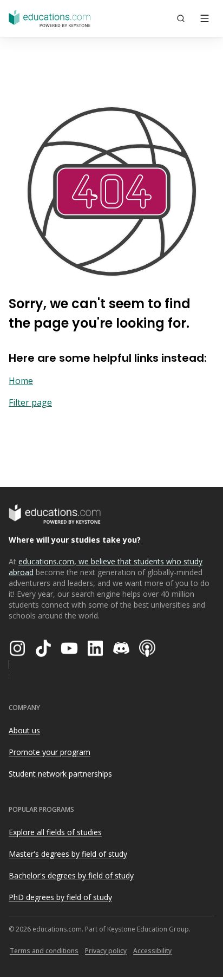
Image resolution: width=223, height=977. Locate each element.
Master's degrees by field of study (68, 854)
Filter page (30, 402)
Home (21, 381)
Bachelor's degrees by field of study (71, 875)
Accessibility (152, 950)
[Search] (181, 18)
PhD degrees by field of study (60, 897)
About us (24, 730)
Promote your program (49, 752)
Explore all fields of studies (55, 832)
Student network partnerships (60, 773)
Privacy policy (106, 950)
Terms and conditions (44, 950)
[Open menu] (204, 18)
